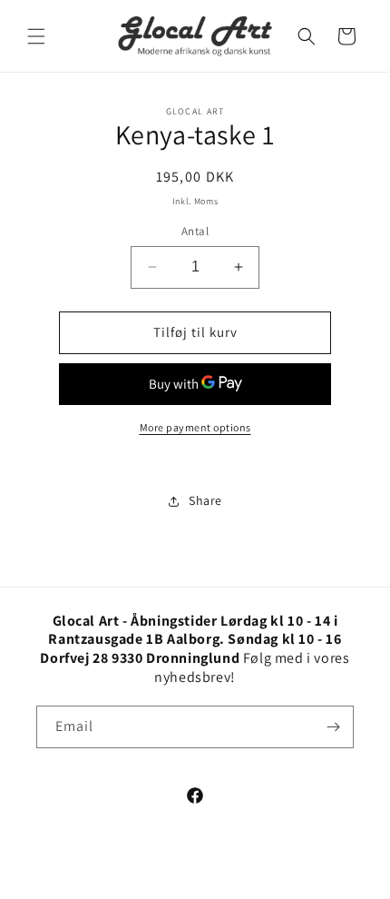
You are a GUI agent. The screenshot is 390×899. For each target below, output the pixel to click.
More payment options (195, 427)
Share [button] (205, 500)
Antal (195, 231)
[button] (36, 36)
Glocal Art (214, 883)
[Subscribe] (333, 727)
